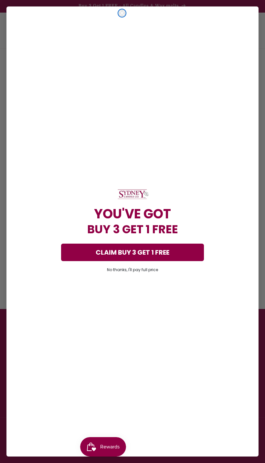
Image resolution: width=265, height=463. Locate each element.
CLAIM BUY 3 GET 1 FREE (132, 252)
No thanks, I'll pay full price (132, 269)
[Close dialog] (122, 13)
